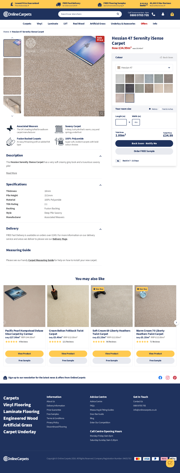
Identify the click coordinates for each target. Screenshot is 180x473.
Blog (92, 418)
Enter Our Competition (100, 422)
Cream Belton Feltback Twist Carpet (66, 332)
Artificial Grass (97, 23)
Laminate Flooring (21, 411)
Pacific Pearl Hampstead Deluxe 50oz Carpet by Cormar (24, 332)
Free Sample (24, 360)
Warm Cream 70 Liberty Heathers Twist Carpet (150, 332)
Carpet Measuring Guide (41, 260)
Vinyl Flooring (17, 405)
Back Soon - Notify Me (144, 143)
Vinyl (39, 23)
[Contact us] (153, 14)
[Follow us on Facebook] (160, 378)
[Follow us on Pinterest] (175, 378)
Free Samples (53, 414)
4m (136, 122)
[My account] (163, 14)
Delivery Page (60, 239)
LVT (65, 23)
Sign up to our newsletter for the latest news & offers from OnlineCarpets (47, 377)
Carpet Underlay (19, 432)
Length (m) (120, 116)
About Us (51, 401)
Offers (144, 23)
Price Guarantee (54, 409)
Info (155, 23)
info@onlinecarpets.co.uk (145, 409)
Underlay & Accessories (123, 23)
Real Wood (78, 23)
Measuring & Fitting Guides (102, 409)
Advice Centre (96, 401)
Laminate (53, 23)
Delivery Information (56, 405)
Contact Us (138, 401)
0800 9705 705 (139, 15)
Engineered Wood (20, 418)
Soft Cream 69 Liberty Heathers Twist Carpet (111, 332)
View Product (24, 353)
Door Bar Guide (97, 414)
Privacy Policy (53, 422)
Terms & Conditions (55, 418)
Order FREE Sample (144, 151)
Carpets (27, 23)
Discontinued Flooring (57, 426)
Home (6, 31)
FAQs (92, 405)
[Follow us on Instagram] (167, 378)
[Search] (118, 14)
